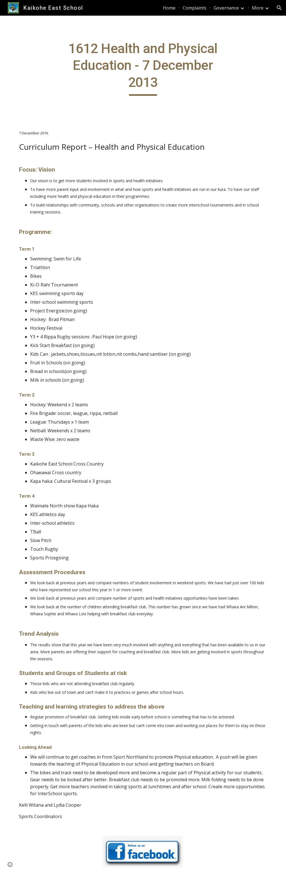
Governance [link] (226, 8)
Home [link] (169, 8)
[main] (143, 68)
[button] (279, 8)
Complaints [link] (194, 8)
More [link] (257, 8)
